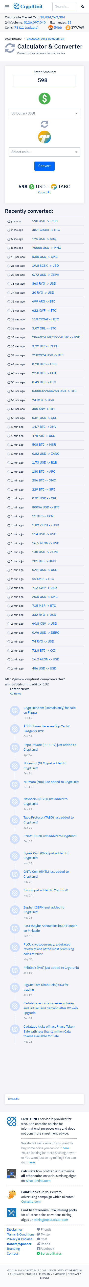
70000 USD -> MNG (46, 248)
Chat (43, 1239)
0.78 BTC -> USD (44, 364)
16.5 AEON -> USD (45, 543)
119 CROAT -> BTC (45, 319)
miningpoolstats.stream (51, 1220)
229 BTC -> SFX (43, 489)
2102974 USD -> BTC (48, 355)
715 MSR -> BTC (44, 605)
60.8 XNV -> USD (44, 623)
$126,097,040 (35, 22)
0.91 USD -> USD (44, 570)
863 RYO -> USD (44, 283)
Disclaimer (14, 1229)
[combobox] (44, 113)
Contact (12, 1253)
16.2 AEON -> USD (45, 659)
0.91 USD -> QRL (44, 498)
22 (69, 22)
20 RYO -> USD (43, 292)
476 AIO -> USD (43, 436)
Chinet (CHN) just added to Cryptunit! (50, 836)
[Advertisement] (44, 1068)
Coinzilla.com (31, 1201)
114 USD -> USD (44, 534)
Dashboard (13, 38)
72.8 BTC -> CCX (44, 373)
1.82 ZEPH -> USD (45, 525)
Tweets (13, 1099)
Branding (13, 1248)
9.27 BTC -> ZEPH (45, 346)
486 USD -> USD (44, 668)
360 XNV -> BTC (43, 409)
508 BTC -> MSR (44, 444)
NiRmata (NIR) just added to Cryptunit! (51, 782)
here (66, 1148)
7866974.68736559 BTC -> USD (56, 337)
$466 (58, 27)
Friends (45, 1229)
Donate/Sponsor (19, 1244)
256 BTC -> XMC (44, 480)
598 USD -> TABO (45, 221)
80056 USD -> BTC (46, 507)
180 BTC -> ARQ (43, 471)
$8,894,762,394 (52, 17)
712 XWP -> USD (44, 588)
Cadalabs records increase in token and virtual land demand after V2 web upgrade (50, 1008)
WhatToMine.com (37, 1181)
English (31, 1274)
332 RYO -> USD (44, 615)
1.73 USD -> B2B (44, 462)
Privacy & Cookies (19, 1239)
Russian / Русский (52, 1274)
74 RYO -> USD (43, 400)
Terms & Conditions (20, 1234)
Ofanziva (75, 1270)
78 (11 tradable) (26, 27)
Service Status (51, 1253)
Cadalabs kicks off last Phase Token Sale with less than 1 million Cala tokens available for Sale (48, 1031)
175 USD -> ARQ (44, 239)
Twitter (45, 1234)
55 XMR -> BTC (43, 579)
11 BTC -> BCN (42, 516)
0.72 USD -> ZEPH (45, 275)
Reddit (45, 1244)
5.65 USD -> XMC (45, 257)
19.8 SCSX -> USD (45, 265)
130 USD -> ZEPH (45, 552)
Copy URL (44, 192)
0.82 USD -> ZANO (45, 453)
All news (15, 693)
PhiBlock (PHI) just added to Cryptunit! (51, 968)
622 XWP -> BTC (44, 310)
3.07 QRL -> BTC (44, 328)
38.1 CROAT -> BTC (46, 230)
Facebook (47, 1248)
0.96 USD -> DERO (45, 632)
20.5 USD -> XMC (45, 597)
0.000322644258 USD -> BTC (54, 391)
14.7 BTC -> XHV (44, 427)
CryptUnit (30, 7)
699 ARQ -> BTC (43, 301)
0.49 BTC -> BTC (44, 382)
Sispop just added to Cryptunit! (45, 890)
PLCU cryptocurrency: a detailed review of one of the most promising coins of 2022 (48, 949)
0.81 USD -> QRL (44, 418)
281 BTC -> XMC (44, 561)
